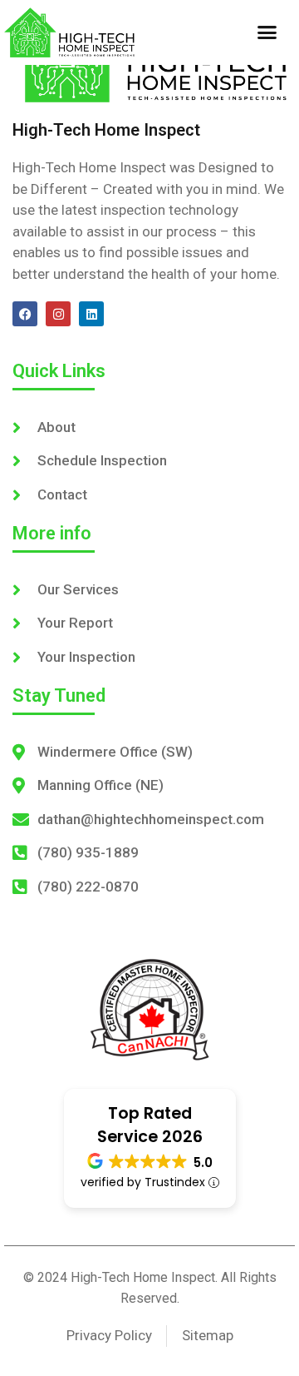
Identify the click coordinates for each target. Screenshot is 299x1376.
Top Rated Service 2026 (150, 1124)
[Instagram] (58, 313)
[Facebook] (24, 313)
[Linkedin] (91, 313)
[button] (267, 32)
